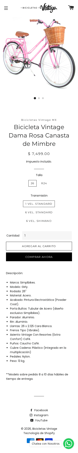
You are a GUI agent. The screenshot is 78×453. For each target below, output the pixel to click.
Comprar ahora (39, 256)
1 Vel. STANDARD (38, 203)
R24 (44, 183)
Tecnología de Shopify (39, 433)
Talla (39, 175)
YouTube (41, 420)
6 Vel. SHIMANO (39, 220)
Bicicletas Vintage (44, 429)
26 (32, 183)
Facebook (41, 410)
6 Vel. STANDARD (39, 212)
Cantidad (12, 236)
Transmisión (39, 196)
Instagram (40, 415)
